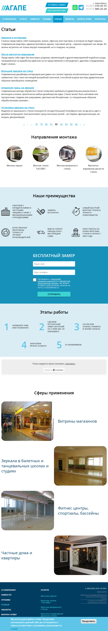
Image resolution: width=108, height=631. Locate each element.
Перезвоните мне (57, 10)
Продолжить (88, 621)
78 (36, 124)
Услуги (23, 19)
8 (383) (96, 5)
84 (66, 124)
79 (41, 124)
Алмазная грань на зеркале (17, 87)
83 (61, 124)
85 (71, 124)
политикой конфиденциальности (49, 280)
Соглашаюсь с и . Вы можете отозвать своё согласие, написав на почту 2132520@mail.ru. (54, 283)
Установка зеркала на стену (17, 107)
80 (46, 124)
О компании (9, 19)
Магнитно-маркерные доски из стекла (93, 168)
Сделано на (48, 370)
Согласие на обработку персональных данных (97, 602)
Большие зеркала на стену (17, 71)
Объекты (69, 19)
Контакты (100, 19)
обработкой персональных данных (54, 282)
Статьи (58, 19)
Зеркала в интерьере (13, 37)
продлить (70, 363)
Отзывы (47, 19)
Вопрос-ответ (84, 19)
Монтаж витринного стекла (67, 167)
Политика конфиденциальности (93, 595)
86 (76, 124)
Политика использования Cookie (96, 598)
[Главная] (13, 7)
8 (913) (96, 9)
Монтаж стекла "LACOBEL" (40, 167)
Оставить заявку (56, 5)
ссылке (14, 628)
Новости (35, 19)
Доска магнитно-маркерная (17, 54)
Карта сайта (102, 592)
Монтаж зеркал (14, 165)
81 (51, 124)
